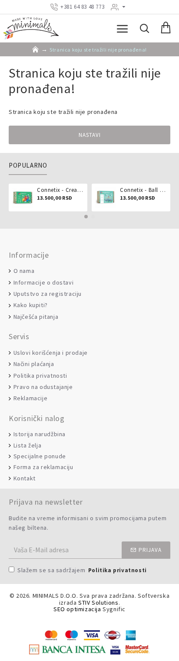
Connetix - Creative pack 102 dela (60, 190)
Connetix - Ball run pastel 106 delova (143, 190)
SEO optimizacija (77, 609)
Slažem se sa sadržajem (82, 570)
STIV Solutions (98, 602)
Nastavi (90, 135)
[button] (86, 216)
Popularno (28, 165)
